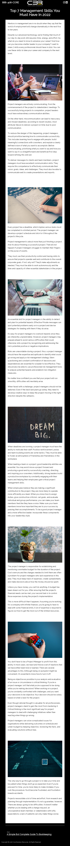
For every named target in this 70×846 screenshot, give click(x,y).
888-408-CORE (10, 2)
